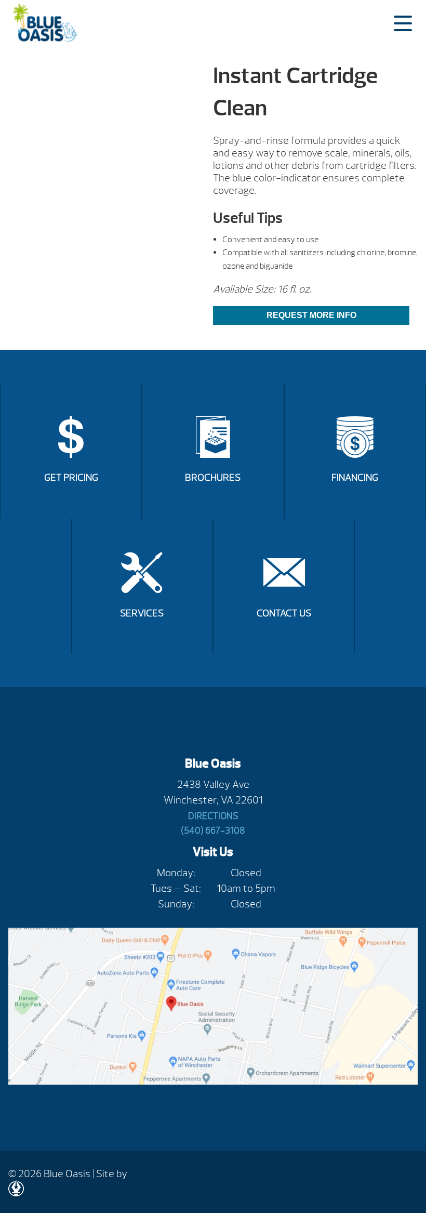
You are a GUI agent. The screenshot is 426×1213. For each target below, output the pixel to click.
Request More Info (311, 315)
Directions (213, 816)
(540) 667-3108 (213, 831)
